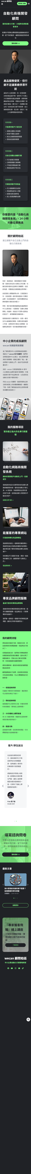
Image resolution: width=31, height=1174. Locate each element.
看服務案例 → (7, 566)
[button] (28, 3)
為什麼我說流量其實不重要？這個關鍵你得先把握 (15, 889)
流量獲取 (6, 893)
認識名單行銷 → (8, 500)
